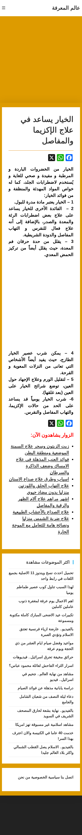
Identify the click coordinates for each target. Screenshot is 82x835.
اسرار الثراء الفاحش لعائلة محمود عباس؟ (41, 666)
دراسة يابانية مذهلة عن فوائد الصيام (45, 688)
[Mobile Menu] (3, 8)
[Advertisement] (41, 59)
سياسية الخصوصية (45, 777)
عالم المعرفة (66, 8)
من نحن (24, 777)
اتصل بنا (66, 777)
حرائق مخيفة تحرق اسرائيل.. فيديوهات (43, 657)
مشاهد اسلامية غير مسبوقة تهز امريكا (44, 725)
